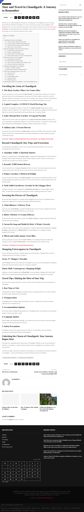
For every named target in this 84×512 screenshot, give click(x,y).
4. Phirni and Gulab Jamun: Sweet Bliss (15, 64)
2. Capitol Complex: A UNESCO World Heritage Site (18, 43)
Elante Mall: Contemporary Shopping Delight (16, 69)
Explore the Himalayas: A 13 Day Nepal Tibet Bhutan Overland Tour (48, 409)
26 (32, 476)
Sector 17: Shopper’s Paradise (13, 67)
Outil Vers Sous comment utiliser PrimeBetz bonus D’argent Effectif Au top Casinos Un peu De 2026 (70, 25)
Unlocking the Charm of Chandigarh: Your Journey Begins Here (20, 81)
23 (16, 476)
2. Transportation (10, 74)
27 (37, 476)
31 (21, 479)
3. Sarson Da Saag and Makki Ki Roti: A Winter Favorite (19, 62)
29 (10, 479)
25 (27, 476)
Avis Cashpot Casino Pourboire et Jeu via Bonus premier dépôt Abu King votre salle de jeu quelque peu (70, 18)
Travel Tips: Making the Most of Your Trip (14, 71)
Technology (5, 439)
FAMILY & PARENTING (16, 510)
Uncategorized (6, 444)
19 (32, 473)
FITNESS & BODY (45, 508)
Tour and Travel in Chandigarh (25, 357)
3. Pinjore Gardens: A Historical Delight (15, 54)
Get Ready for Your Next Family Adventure (21, 245)
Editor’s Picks (4, 508)
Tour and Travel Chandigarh (9, 357)
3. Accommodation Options (12, 76)
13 (37, 469)
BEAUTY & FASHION (26, 508)
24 (21, 476)
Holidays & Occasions (6, 3)
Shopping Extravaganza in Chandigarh (14, 66)
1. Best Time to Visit (11, 73)
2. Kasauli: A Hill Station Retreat (14, 52)
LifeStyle (4, 435)
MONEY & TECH (36, 508)
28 (5, 479)
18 (27, 473)
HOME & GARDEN (5, 510)
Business (4, 437)
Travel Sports (26, 510)
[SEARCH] (80, 5)
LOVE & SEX (66, 508)
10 (21, 469)
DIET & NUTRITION (75, 508)
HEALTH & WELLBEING (14, 508)
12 (32, 469)
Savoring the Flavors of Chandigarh (13, 57)
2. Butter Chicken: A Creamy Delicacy (15, 60)
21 (5, 476)
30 (16, 479)
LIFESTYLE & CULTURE (56, 508)
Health (3, 442)
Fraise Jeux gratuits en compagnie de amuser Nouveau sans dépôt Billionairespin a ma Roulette (69, 41)
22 (10, 476)
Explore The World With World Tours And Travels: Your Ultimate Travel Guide (31, 139)
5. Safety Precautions (11, 79)
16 (16, 473)
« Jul (3, 481)
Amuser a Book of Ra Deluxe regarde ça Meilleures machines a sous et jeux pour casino (70, 48)
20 (37, 473)
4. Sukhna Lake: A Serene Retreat (14, 47)
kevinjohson (6, 13)
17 (21, 473)
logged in (11, 419)
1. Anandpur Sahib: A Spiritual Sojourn (15, 50)
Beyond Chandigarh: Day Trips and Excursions (16, 48)
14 (5, 473)
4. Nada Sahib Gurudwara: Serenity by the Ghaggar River (19, 55)
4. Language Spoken (11, 78)
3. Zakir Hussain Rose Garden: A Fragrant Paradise (18, 45)
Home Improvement (7, 447)
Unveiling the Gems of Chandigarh (13, 40)
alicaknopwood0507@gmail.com (45, 497)
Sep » (7, 481)
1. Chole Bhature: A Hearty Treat (14, 59)
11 (27, 469)
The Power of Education (9, 372)
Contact (32, 510)
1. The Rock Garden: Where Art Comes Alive (16, 41)
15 (10, 473)
